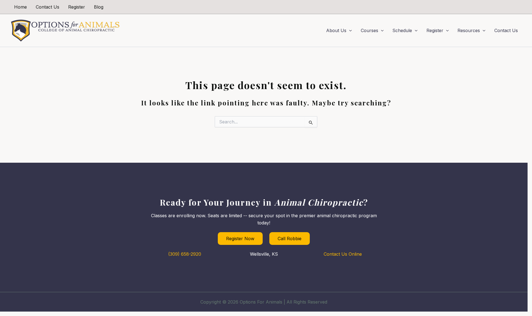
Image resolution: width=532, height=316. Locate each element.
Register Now (240, 238)
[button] (349, 30)
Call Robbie (289, 238)
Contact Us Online (343, 254)
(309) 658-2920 (184, 254)
